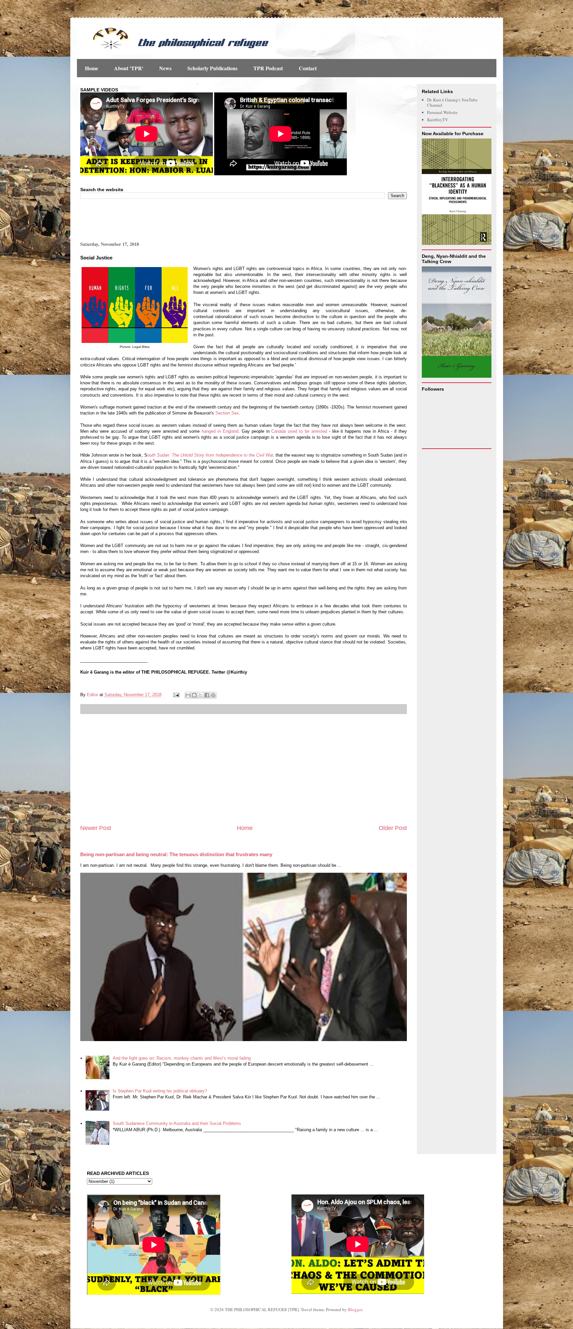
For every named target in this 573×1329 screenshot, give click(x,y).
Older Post (393, 828)
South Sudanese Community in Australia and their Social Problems (177, 1123)
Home (91, 68)
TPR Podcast (268, 68)
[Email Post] (176, 694)
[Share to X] (200, 695)
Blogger (355, 1309)
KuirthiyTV (437, 120)
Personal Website (442, 112)
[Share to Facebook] (207, 695)
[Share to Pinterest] (213, 695)
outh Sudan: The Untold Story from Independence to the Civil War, (210, 455)
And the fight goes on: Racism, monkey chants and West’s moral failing (182, 1058)
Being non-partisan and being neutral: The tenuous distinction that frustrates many (176, 854)
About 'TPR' (128, 68)
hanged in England (220, 431)
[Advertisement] (157, 219)
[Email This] (188, 695)
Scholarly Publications (212, 68)
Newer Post (95, 828)
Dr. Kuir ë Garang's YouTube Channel (452, 102)
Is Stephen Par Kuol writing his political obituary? (160, 1090)
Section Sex (227, 413)
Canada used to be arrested (300, 431)
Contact (308, 68)
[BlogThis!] (194, 695)
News (165, 68)
